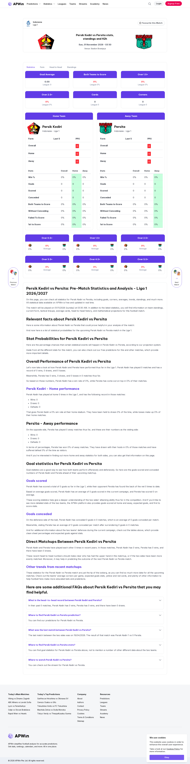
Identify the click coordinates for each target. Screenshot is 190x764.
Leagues (62, 4)
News (105, 4)
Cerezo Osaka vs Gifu (46, 702)
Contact (80, 706)
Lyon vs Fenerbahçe (16, 706)
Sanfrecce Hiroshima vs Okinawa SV (52, 698)
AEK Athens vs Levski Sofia (19, 702)
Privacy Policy (83, 710)
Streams (83, 4)
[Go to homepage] (16, 4)
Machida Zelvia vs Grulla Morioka (51, 710)
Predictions (32, 4)
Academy (95, 4)
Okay (166, 757)
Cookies (80, 713)
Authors (80, 702)
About (79, 698)
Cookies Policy (173, 749)
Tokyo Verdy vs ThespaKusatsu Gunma (54, 713)
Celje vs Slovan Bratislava (19, 710)
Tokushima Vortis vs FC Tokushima (52, 706)
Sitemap (80, 721)
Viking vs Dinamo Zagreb (19, 698)
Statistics (47, 4)
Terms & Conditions (85, 717)
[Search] (149, 3)
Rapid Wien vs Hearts (17, 713)
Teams (72, 4)
